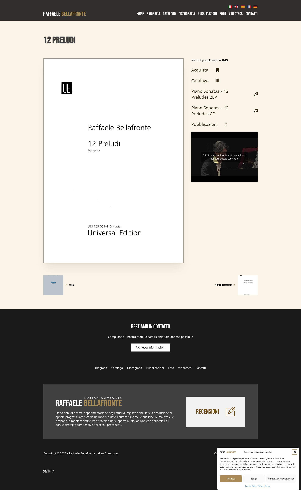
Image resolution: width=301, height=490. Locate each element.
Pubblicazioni (207, 14)
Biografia (153, 14)
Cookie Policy (250, 486)
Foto (223, 14)
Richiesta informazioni (150, 347)
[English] (237, 6)
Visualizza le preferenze (281, 478)
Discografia (187, 14)
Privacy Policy (264, 486)
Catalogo (169, 14)
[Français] (249, 6)
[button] (294, 451)
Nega (254, 478)
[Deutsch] (255, 6)
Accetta (231, 478)
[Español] (243, 6)
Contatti (252, 14)
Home (140, 14)
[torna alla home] (89, 401)
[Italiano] (230, 6)
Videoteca (236, 14)
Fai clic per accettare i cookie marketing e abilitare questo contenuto (224, 157)
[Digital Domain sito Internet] (48, 472)
